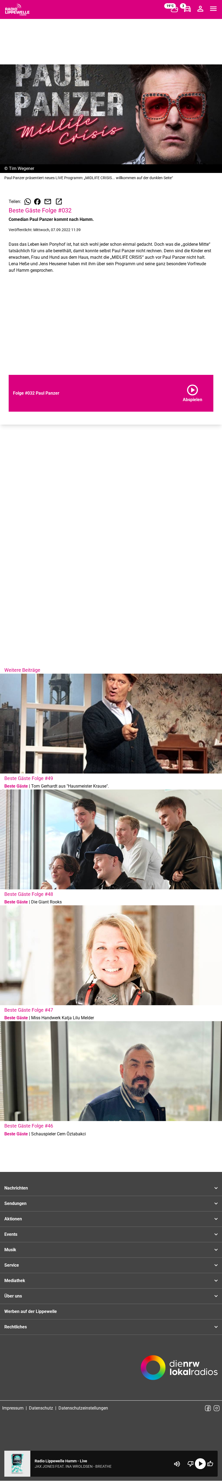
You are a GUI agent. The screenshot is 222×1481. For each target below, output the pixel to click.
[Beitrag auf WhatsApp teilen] (27, 201)
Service (11, 1265)
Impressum (13, 1408)
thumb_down (190, 1463)
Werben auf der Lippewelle (30, 1311)
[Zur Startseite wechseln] (17, 9)
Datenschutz (41, 1408)
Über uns (13, 1296)
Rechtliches (15, 1326)
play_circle (200, 1463)
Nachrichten (16, 1188)
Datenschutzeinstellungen (83, 1408)
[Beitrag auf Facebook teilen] (37, 201)
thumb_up (210, 1463)
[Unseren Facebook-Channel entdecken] (208, 1408)
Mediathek (14, 1280)
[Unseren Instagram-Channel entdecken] (216, 1408)
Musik (10, 1249)
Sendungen (15, 1203)
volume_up (177, 1464)
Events (10, 1234)
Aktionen (13, 1218)
